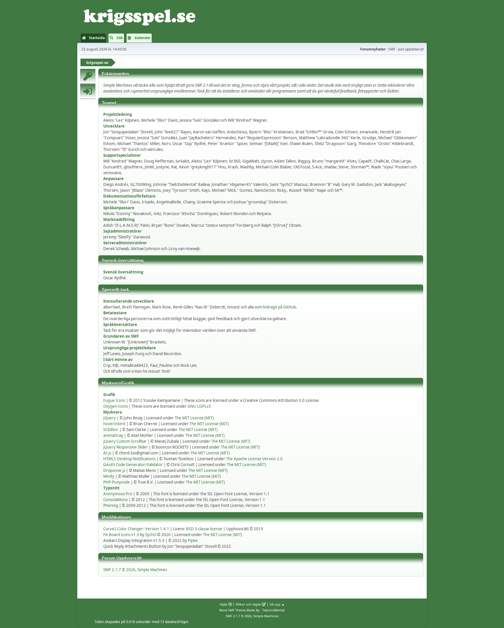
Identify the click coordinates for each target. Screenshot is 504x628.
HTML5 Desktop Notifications (129, 458)
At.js (107, 453)
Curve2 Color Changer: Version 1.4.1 (136, 528)
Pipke (193, 540)
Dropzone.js (114, 470)
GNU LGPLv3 (199, 406)
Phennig (110, 505)
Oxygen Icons (115, 406)
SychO (150, 534)
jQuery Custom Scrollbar (125, 441)
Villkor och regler (248, 604)
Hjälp (224, 604)
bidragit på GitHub (279, 307)
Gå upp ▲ (277, 604)
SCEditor (110, 429)
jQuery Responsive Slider (125, 447)
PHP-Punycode (116, 482)
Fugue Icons (114, 400)
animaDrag (113, 435)
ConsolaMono (115, 499)
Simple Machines (152, 569)
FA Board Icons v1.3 (121, 534)
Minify (108, 476)
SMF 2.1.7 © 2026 (119, 569)
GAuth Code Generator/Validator (133, 464)
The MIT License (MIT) (194, 418)
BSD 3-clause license (204, 528)
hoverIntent (114, 423)
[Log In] (87, 91)
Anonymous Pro (117, 493)
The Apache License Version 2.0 (254, 458)
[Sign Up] (87, 76)
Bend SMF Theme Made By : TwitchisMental (252, 610)
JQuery (109, 418)
